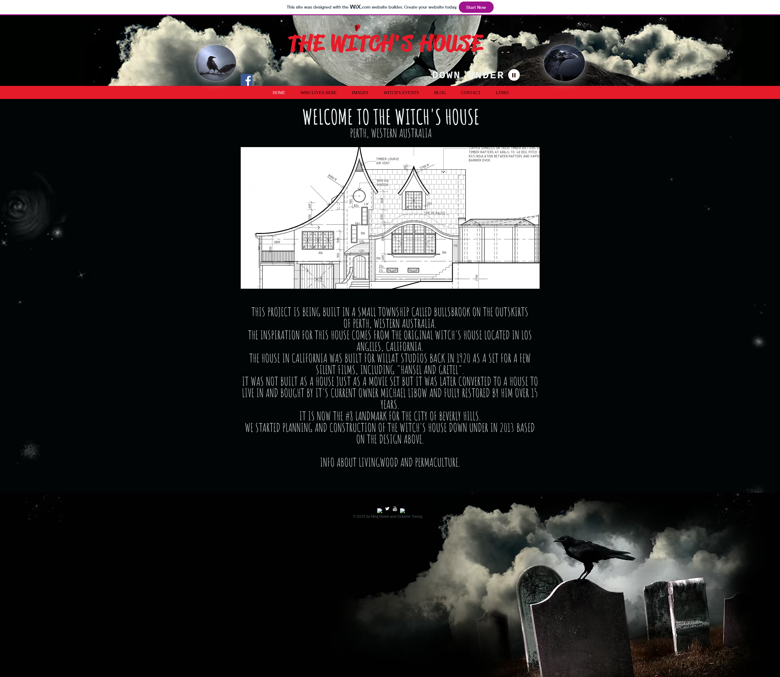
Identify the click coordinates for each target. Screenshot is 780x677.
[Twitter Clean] (387, 508)
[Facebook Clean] (379, 510)
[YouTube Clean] (394, 508)
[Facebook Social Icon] (247, 80)
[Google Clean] (402, 510)
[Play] (514, 75)
